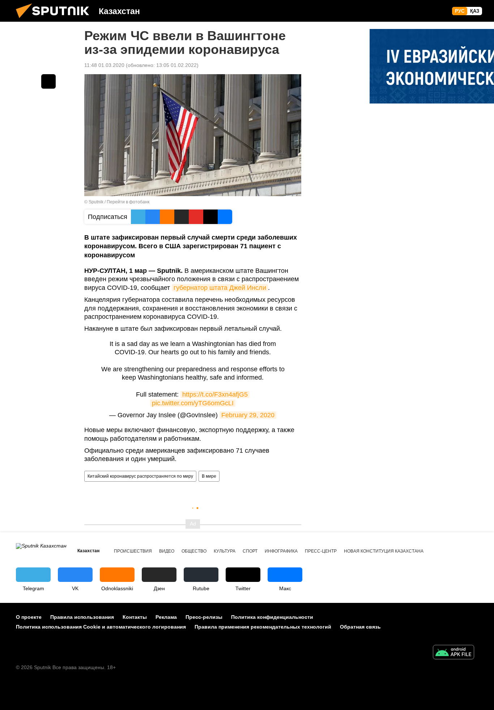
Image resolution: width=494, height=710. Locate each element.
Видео (166, 551)
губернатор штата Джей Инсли (220, 287)
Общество (194, 551)
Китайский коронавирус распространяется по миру (140, 476)
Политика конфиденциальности (272, 617)
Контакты (135, 617)
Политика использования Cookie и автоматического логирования (101, 627)
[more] (48, 81)
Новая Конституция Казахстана (383, 551)
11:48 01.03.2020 (104, 65)
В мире (209, 476)
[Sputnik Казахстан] (55, 20)
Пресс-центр (321, 551)
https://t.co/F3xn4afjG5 (215, 394)
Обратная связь (360, 627)
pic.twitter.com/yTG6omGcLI (193, 403)
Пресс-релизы (204, 617)
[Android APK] (453, 653)
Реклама (166, 617)
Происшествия (133, 551)
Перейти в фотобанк (128, 201)
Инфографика (281, 551)
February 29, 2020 (247, 415)
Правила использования (82, 617)
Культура (224, 551)
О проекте (29, 617)
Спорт (250, 551)
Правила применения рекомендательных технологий (263, 627)
